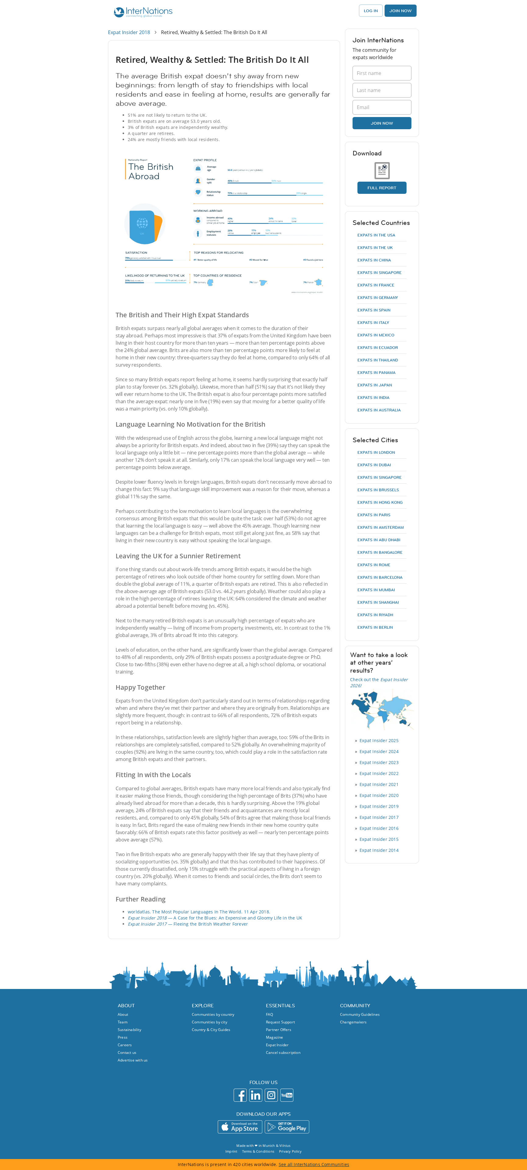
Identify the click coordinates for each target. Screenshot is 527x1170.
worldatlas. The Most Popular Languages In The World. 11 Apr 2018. (199, 912)
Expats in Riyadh (375, 614)
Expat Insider (277, 1044)
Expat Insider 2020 (379, 795)
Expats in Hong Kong (380, 502)
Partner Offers (278, 1029)
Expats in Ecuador (377, 347)
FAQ (269, 1014)
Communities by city (209, 1022)
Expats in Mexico (375, 335)
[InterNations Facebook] (240, 1095)
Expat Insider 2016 (379, 828)
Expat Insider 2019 (379, 806)
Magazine (274, 1037)
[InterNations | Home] (141, 13)
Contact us (127, 1052)
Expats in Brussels (378, 490)
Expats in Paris (373, 514)
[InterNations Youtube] (286, 1095)
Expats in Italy (373, 322)
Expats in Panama (376, 372)
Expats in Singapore (379, 272)
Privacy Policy (290, 1151)
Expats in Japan (374, 385)
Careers (125, 1044)
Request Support (280, 1022)
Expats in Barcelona (380, 577)
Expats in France (375, 285)
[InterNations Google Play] (287, 1126)
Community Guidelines (360, 1014)
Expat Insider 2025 (379, 740)
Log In (371, 10)
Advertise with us (133, 1060)
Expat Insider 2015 (379, 839)
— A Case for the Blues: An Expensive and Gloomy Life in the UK (215, 918)
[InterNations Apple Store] (240, 1126)
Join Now (400, 10)
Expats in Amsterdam (380, 527)
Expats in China (374, 260)
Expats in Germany (377, 297)
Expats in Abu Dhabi (378, 539)
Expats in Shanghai (378, 602)
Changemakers (353, 1022)
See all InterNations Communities (314, 1164)
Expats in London (376, 452)
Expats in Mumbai (376, 589)
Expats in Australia (379, 410)
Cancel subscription (283, 1052)
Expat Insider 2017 (379, 817)
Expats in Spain (373, 310)
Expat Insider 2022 (379, 773)
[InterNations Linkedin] (255, 1095)
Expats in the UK (375, 247)
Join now (382, 123)
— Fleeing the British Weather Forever (188, 924)
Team (122, 1022)
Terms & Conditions (258, 1151)
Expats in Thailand (377, 360)
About (123, 1014)
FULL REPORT (381, 187)
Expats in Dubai (374, 465)
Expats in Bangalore (380, 552)
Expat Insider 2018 (129, 32)
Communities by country (213, 1014)
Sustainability (129, 1029)
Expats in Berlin (375, 627)
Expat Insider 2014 (379, 850)
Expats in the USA (376, 235)
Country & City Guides (211, 1029)
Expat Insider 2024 (379, 751)
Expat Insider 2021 (379, 784)
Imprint (231, 1151)
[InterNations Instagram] (271, 1095)
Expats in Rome (373, 564)
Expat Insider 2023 (379, 762)
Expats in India (373, 397)
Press (122, 1037)
